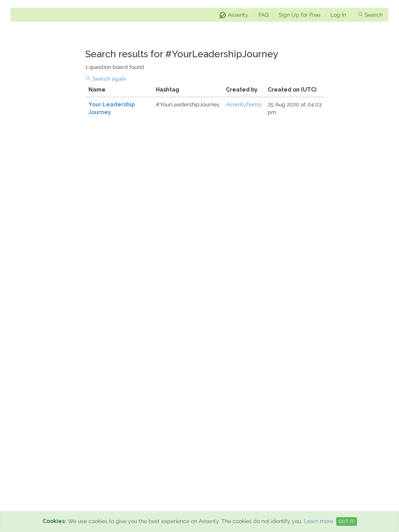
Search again (109, 79)
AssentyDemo (243, 104)
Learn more (318, 521)
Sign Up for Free (299, 15)
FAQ (263, 15)
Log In (338, 15)
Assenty (238, 15)
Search (374, 15)
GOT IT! (347, 521)
